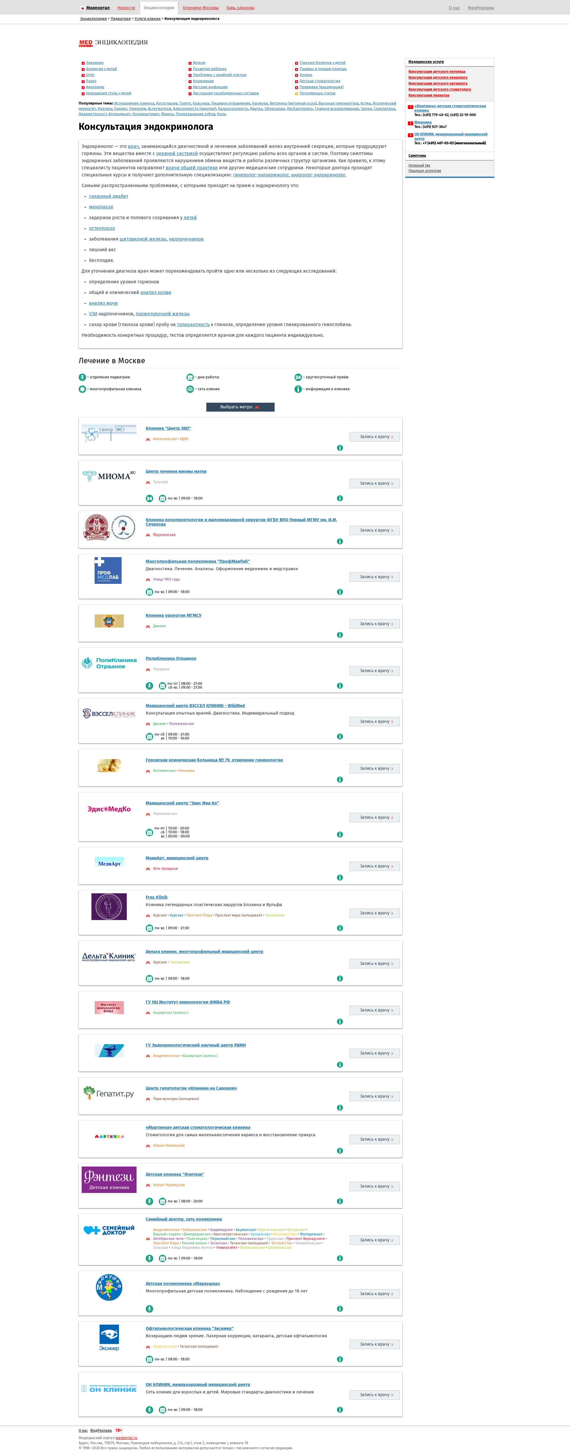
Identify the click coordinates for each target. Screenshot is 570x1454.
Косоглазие (167, 103)
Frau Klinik (156, 897)
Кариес (120, 109)
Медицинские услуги (426, 62)
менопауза (101, 207)
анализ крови (155, 292)
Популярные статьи (317, 93)
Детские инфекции (210, 87)
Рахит (91, 81)
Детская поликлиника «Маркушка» (183, 1283)
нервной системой (177, 153)
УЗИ (93, 314)
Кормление (203, 81)
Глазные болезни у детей (323, 63)
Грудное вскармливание (337, 109)
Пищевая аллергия (424, 171)
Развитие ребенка (210, 69)
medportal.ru (126, 1438)
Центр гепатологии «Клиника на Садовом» (191, 1088)
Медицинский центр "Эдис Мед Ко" (182, 803)
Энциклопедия (159, 8)
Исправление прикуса (134, 103)
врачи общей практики (192, 167)
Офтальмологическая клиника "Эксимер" (190, 1328)
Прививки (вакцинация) (321, 87)
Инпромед (423, 122)
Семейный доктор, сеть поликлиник (184, 1219)
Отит (90, 75)
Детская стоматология (320, 81)
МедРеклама (481, 8)
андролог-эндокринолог (318, 175)
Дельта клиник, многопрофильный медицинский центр (204, 951)
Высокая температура (339, 103)
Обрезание (275, 109)
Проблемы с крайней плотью (219, 75)
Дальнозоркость (233, 109)
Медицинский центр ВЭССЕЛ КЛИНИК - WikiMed (195, 706)
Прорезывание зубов (195, 114)
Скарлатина (384, 109)
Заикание (95, 63)
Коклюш (105, 109)
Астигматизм (159, 109)
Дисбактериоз (300, 109)
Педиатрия (121, 19)
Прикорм (137, 109)
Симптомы (417, 156)
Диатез (256, 109)
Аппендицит (119, 114)
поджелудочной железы (163, 314)
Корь (221, 114)
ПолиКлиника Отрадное (171, 658)
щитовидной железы (143, 239)
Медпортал (98, 8)
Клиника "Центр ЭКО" (168, 428)
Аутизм (199, 63)
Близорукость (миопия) (194, 109)
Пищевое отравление (230, 103)
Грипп (185, 103)
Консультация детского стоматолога (439, 89)
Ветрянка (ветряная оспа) (293, 103)
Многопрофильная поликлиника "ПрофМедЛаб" (198, 561)
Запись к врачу (375, 437)
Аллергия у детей (101, 69)
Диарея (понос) (93, 114)
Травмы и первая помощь (323, 69)
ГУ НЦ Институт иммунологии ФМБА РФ (188, 1002)
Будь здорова (240, 8)
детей (190, 217)
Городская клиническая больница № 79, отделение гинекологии (214, 760)
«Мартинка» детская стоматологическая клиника (198, 1127)
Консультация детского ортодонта (438, 84)
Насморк (260, 103)
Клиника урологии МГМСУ (174, 615)
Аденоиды (95, 87)
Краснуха (201, 103)
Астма (365, 103)
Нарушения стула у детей (108, 93)
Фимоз (167, 114)
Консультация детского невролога (438, 78)
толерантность (193, 324)
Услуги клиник (147, 19)
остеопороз (102, 228)
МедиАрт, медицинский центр (177, 858)
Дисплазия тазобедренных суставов (226, 93)
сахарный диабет (108, 196)
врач (133, 146)
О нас (454, 8)
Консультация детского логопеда (437, 72)
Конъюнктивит (145, 114)
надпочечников (186, 239)
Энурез (306, 75)
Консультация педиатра (428, 95)
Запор (366, 109)
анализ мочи (103, 303)
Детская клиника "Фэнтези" (175, 1174)
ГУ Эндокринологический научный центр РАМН (196, 1045)
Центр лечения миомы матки (176, 471)
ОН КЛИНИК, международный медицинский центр (198, 1384)
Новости (126, 8)
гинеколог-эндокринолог (261, 175)
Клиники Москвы (201, 8)
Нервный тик (419, 165)
